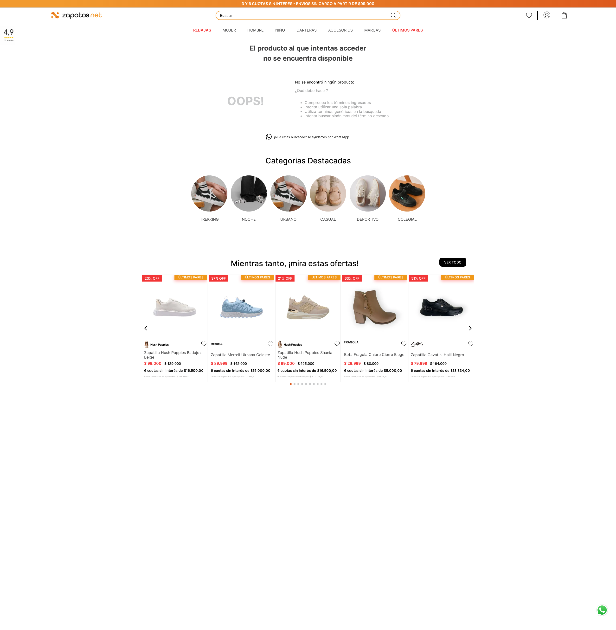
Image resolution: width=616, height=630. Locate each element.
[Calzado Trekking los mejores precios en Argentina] (209, 193)
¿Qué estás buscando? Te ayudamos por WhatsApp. (312, 137)
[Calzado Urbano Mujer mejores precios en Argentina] (288, 193)
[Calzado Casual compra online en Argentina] (328, 193)
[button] (291, 384)
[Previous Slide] (145, 328)
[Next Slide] (470, 328)
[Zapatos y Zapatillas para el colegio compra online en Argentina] (407, 193)
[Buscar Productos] (393, 15)
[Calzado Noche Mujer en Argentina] (249, 193)
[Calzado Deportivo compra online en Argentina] (368, 193)
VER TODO (453, 262)
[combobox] (308, 15)
